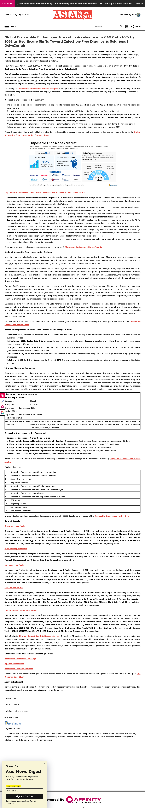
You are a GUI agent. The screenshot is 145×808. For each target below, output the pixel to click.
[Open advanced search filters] (126, 26)
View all (139, 3)
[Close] (44, 764)
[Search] (121, 26)
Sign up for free (24, 796)
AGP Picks (7, 3)
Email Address (13, 786)
